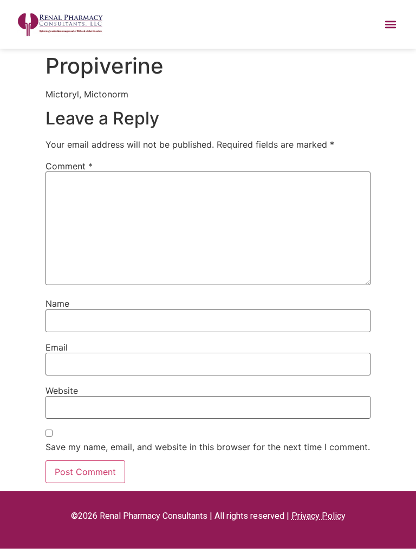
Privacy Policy (318, 516)
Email (57, 347)
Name (57, 303)
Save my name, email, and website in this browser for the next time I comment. (208, 447)
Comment (69, 166)
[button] (390, 25)
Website (62, 390)
